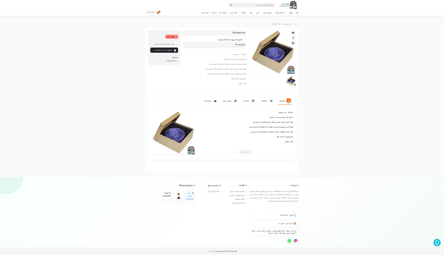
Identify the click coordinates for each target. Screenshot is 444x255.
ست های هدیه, (171, 60)
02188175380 (284, 215)
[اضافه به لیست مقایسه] (293, 43)
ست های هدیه (280, 13)
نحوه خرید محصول (238, 203)
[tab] (285, 100)
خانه (297, 13)
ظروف (291, 13)
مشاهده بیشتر (245, 152)
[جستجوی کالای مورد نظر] (231, 5)
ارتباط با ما (223, 13)
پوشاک (243, 13)
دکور (257, 13)
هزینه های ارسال (213, 191)
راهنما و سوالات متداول (237, 191)
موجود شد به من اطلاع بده (163, 50)
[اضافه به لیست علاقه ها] (293, 33)
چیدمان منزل (267, 13)
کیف (251, 13)
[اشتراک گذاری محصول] (293, 38)
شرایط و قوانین (240, 199)
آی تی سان (210, 251)
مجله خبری (205, 13)
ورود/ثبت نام (150, 12)
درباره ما (214, 13)
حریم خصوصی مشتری (237, 195)
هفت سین (233, 13)
